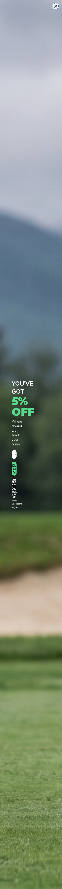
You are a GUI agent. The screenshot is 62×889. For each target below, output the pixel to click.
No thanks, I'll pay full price (14, 482)
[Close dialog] (56, 6)
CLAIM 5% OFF (14, 470)
